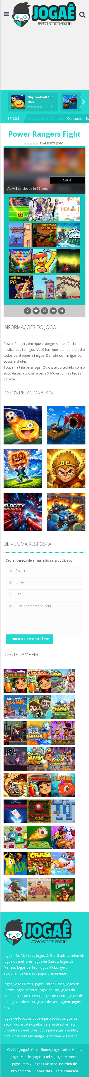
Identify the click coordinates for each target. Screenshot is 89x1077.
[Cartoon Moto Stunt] (15, 889)
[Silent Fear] (68, 260)
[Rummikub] (15, 811)
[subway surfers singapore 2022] (63, 680)
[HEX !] (68, 208)
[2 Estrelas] (28, 143)
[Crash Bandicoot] (39, 863)
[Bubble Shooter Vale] (21, 260)
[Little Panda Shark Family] (63, 863)
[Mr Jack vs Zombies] (15, 732)
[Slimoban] (63, 811)
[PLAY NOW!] (18, 101)
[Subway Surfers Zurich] (39, 759)
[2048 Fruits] (15, 837)
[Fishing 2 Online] (63, 785)
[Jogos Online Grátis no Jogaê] (45, 14)
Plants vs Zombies (43, 118)
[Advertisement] (44, 60)
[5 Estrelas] (37, 143)
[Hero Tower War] (44, 286)
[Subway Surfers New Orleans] (63, 732)
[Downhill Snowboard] (68, 234)
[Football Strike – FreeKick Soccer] (21, 208)
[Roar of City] (63, 837)
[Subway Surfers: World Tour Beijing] (39, 785)
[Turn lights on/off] (27, 310)
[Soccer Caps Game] (39, 837)
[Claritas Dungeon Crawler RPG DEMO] (21, 286)
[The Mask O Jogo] (15, 863)
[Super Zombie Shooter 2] (44, 234)
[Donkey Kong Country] (63, 889)
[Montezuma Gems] (39, 811)
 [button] (53, 310)
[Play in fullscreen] (44, 310)
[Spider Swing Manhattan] (21, 234)
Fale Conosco (67, 1071)
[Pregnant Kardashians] (44, 208)
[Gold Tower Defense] (15, 785)
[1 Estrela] (25, 143)
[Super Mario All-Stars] (15, 706)
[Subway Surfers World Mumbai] (39, 732)
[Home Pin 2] (39, 889)
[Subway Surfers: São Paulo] (63, 706)
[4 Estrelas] (34, 143)
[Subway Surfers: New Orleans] (15, 680)
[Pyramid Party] (68, 286)
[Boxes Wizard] (15, 759)
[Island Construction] (44, 260)
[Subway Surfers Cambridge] (63, 759)
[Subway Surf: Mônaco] (39, 680)
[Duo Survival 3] (39, 706)
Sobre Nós (43, 1071)
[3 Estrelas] (31, 143)
